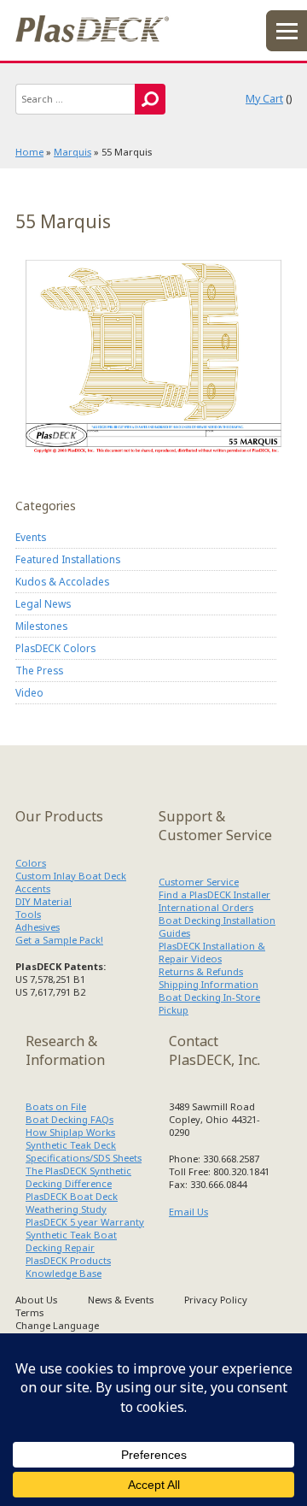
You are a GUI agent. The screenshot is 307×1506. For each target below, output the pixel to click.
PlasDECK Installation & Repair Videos (212, 952)
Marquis (72, 151)
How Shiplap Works (70, 1132)
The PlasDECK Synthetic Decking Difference (78, 1177)
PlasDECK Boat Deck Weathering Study (72, 1202)
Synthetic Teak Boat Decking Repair (71, 1241)
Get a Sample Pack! (59, 939)
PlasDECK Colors (55, 648)
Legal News (43, 603)
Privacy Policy (215, 1299)
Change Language (57, 1325)
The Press (39, 670)
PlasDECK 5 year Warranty (85, 1221)
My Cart (264, 98)
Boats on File (56, 1106)
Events (30, 537)
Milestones (41, 625)
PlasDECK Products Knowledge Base (68, 1267)
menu (286, 30)
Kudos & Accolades (62, 581)
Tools (28, 914)
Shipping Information (208, 984)
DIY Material (43, 901)
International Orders (206, 907)
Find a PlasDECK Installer (214, 894)
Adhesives (37, 927)
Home (29, 151)
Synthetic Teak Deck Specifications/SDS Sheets (84, 1151)
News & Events (121, 1299)
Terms (29, 1312)
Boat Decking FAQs (69, 1119)
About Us (36, 1299)
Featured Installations (67, 559)
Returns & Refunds (201, 971)
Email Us (188, 1211)
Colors (30, 862)
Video (29, 692)
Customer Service (199, 881)
